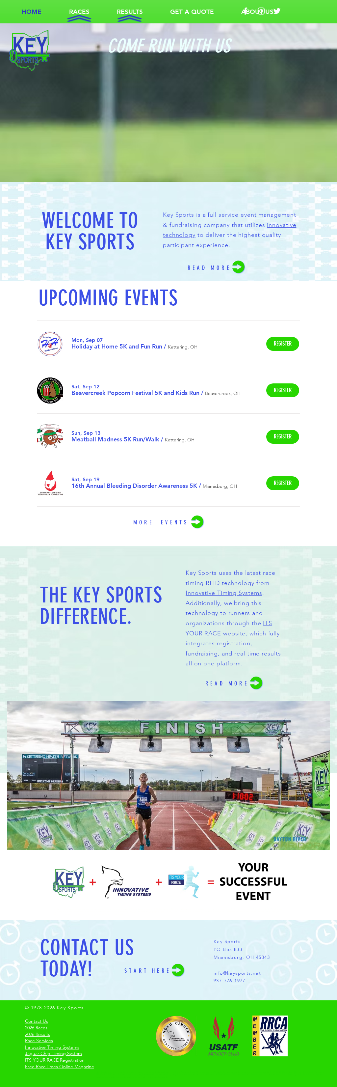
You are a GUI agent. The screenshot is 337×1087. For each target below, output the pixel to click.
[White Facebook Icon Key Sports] (245, 11)
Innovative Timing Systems (224, 593)
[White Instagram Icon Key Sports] (261, 11)
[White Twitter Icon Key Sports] (277, 11)
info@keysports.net (237, 973)
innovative (281, 225)
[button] (79, 11)
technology (179, 234)
